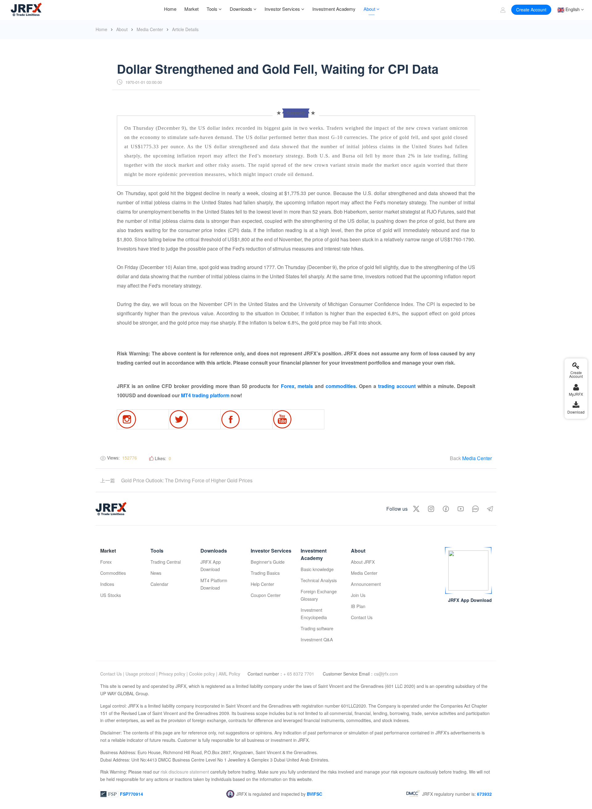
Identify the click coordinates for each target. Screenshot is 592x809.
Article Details (185, 29)
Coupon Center (266, 595)
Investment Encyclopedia (314, 613)
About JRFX (363, 561)
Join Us (358, 595)
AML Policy (229, 674)
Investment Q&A (317, 639)
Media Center (150, 29)
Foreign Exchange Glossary (319, 595)
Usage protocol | (141, 674)
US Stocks (110, 595)
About (122, 29)
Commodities (113, 573)
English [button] (572, 9)
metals (305, 386)
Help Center (262, 584)
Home (101, 29)
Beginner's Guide (268, 561)
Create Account (531, 9)
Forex (287, 386)
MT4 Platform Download (213, 584)
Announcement (366, 584)
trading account (397, 386)
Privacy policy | (173, 674)
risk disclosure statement (184, 772)
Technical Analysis (319, 580)
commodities (341, 386)
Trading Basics (265, 573)
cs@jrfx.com (386, 674)
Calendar (159, 584)
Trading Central (165, 561)
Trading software (317, 628)
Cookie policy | (203, 674)
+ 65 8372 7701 (299, 674)
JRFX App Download (210, 565)
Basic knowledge (317, 569)
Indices (107, 584)
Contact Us (361, 617)
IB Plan (358, 606)
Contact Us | (112, 674)
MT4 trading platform (205, 395)
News (155, 573)
